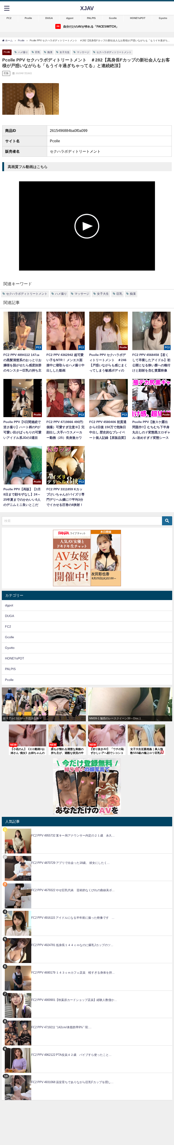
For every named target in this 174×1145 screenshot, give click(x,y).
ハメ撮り (23, 52)
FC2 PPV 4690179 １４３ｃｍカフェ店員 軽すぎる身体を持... (73, 972)
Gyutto (163, 18)
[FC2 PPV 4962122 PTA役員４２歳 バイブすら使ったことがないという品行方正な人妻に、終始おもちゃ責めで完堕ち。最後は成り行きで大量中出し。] (87, 1048)
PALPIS (91, 18)
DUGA (49, 18)
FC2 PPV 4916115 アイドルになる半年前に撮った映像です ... (72, 917)
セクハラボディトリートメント (114, 52)
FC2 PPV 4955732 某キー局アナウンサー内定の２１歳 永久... (73, 835)
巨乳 (37, 52)
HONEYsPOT (137, 18)
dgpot (69, 18)
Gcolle (113, 18)
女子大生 (65, 52)
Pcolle (28, 18)
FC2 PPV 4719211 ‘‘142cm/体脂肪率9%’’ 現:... (61, 1027)
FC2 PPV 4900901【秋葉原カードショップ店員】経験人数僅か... (74, 999)
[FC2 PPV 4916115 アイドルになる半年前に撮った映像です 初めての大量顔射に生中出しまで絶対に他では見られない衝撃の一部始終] (87, 911)
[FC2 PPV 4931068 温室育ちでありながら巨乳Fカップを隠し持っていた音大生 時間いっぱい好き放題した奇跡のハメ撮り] (87, 1075)
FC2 (9, 18)
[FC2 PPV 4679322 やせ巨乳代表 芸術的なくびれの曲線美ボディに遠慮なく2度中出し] (87, 883)
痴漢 (49, 52)
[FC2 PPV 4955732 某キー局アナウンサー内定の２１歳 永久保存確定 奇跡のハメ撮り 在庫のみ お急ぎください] (87, 828)
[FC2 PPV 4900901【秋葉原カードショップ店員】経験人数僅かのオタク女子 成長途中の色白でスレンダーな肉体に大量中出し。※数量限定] (87, 993)
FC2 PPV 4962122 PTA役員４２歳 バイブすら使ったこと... (71, 1054)
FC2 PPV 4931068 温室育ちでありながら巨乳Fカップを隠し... (72, 1082)
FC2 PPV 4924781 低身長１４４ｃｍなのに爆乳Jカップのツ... (72, 945)
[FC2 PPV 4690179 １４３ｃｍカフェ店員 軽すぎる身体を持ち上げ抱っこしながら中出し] (87, 965)
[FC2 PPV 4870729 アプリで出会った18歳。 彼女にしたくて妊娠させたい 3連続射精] (87, 856)
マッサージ (83, 52)
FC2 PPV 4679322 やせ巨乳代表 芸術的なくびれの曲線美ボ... (73, 890)
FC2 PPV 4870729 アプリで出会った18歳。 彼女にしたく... (70, 862)
